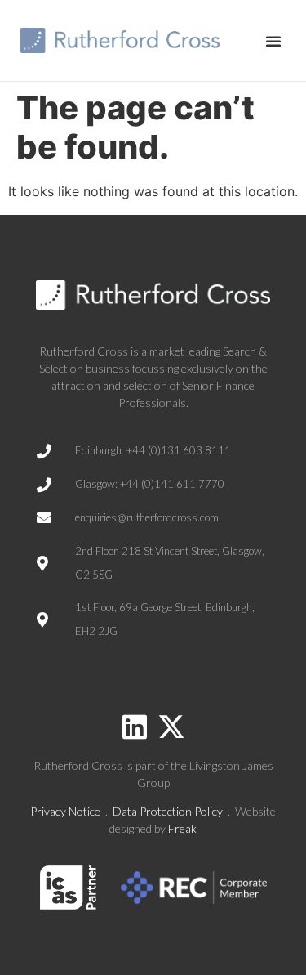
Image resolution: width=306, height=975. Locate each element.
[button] (273, 41)
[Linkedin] (135, 726)
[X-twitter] (171, 726)
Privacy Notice (65, 811)
